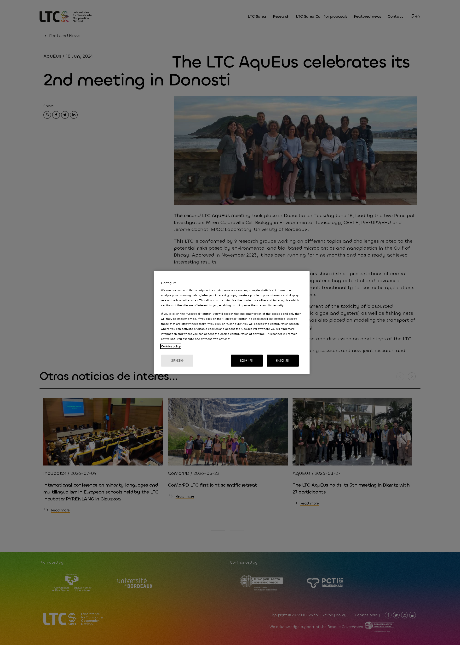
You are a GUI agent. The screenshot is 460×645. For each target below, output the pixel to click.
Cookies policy (171, 346)
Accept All (247, 361)
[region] (232, 322)
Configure (177, 361)
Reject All (283, 361)
